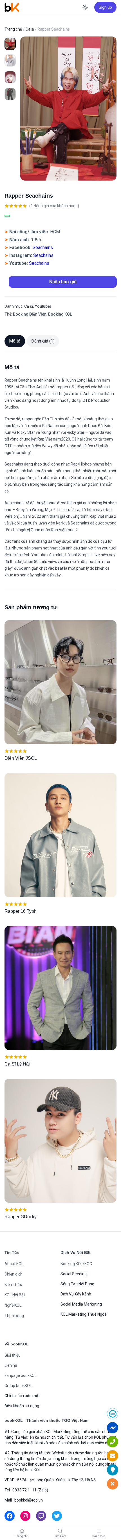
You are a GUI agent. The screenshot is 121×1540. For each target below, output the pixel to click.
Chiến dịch (14, 1274)
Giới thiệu (13, 1355)
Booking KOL (60, 314)
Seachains (43, 247)
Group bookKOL (18, 1385)
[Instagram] (25, 1516)
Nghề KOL (13, 1305)
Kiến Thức (13, 1284)
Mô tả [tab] (15, 341)
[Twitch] (41, 1516)
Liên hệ (11, 1365)
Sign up (105, 7)
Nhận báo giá (63, 281)
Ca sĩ (30, 29)
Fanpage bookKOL (21, 1375)
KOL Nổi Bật (15, 1295)
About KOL (14, 1263)
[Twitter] (57, 1516)
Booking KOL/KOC (76, 1263)
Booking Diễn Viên (29, 314)
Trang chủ (13, 29)
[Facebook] (10, 1516)
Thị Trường (14, 1315)
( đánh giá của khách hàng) (54, 206)
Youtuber (43, 306)
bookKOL (33, 1470)
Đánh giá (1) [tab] (43, 341)
